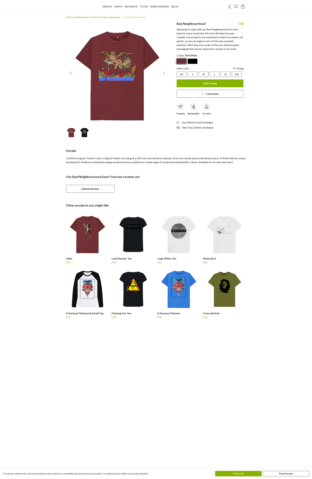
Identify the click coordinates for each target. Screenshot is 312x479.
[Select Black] (192, 61)
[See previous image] (71, 73)
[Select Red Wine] (181, 61)
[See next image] (164, 73)
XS (181, 74)
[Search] (236, 6)
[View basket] (243, 6)
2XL (237, 74)
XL (225, 74)
